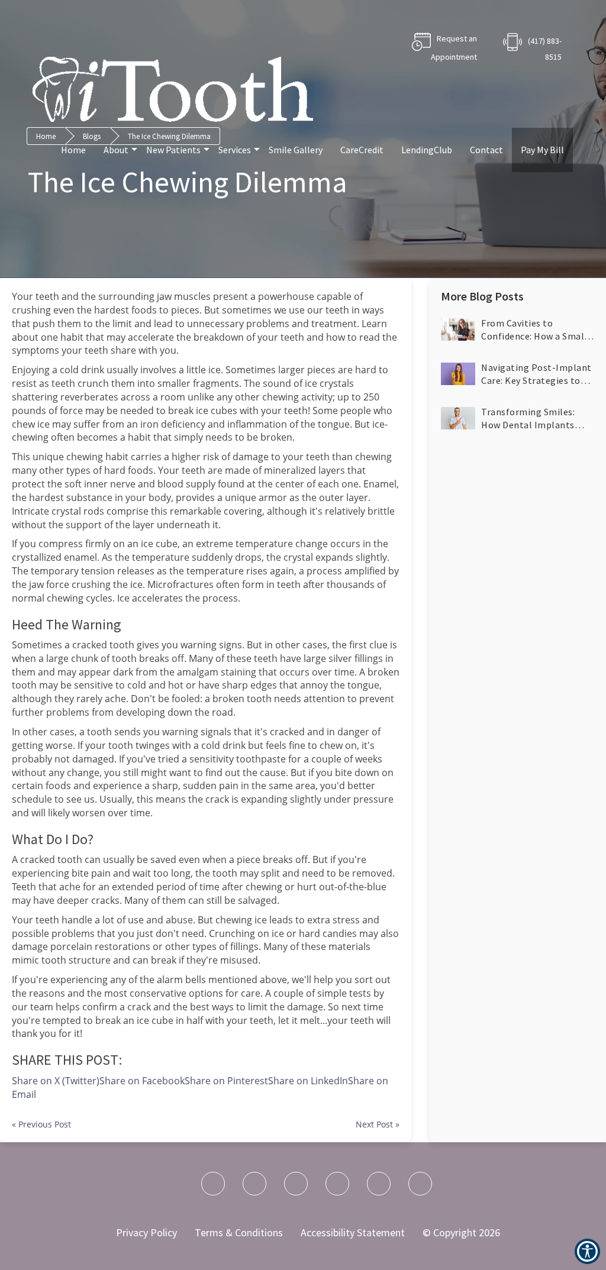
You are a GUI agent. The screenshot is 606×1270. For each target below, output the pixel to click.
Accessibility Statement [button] (353, 1232)
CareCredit (361, 150)
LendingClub (426, 150)
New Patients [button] (173, 150)
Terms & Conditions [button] (239, 1232)
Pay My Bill (542, 150)
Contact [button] (486, 150)
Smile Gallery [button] (296, 150)
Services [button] (234, 150)
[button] (517, 329)
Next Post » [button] (377, 1124)
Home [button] (73, 150)
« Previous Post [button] (41, 1124)
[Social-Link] (213, 1183)
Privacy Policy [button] (146, 1232)
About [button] (116, 150)
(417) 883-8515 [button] (545, 48)
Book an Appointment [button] (425, 48)
